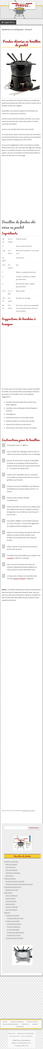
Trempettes (8, 893)
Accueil (5, 1022)
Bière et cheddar (11, 864)
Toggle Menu (9, 22)
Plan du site (11, 1033)
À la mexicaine (10, 867)
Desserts (7, 912)
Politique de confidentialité (25, 1033)
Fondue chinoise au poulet (14, 881)
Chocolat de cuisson (14, 924)
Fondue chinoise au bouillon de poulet (21, 43)
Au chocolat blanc (13, 930)
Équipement (20, 1026)
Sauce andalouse (11, 895)
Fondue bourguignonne (12, 887)
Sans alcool (9, 876)
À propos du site (14, 1036)
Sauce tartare (10, 904)
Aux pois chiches (11, 910)
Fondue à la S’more (13, 935)
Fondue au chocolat (12, 921)
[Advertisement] (21, 184)
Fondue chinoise (10, 878)
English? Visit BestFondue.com (21, 1043)
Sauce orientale (10, 901)
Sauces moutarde (11, 907)
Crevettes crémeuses (12, 873)
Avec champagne (11, 870)
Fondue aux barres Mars (15, 932)
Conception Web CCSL (21, 1046)
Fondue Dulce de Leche (15, 918)
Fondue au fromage (11, 861)
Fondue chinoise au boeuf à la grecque (19, 884)
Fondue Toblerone (13, 927)
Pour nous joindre (26, 1036)
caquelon (10, 558)
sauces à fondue (19, 578)
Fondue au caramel (12, 915)
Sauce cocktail (10, 898)
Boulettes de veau (11, 890)
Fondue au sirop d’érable (14, 938)
